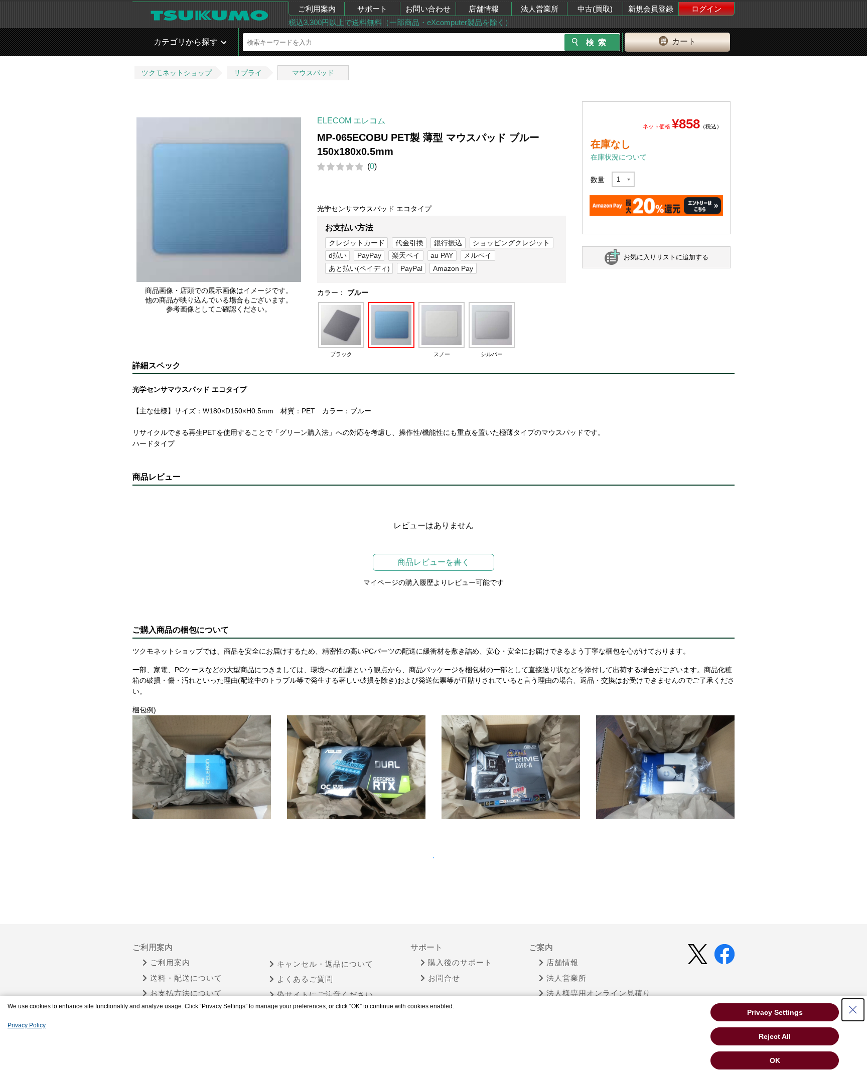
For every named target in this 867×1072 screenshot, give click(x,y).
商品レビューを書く (433, 562)
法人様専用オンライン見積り (598, 993)
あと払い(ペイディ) (359, 268)
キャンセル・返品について (325, 964)
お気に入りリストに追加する (666, 257)
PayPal (411, 268)
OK (775, 1060)
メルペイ (478, 255)
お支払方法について (186, 993)
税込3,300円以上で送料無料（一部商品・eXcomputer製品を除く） (400, 22)
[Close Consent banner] (853, 1010)
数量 (598, 179)
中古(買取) (595, 9)
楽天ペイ (406, 255)
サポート (372, 9)
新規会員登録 (650, 9)
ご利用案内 (317, 9)
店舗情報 (484, 9)
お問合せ (444, 978)
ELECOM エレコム (351, 120)
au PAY (441, 255)
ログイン (706, 9)
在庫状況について (619, 157)
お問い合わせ (428, 9)
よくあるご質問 (305, 979)
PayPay (369, 255)
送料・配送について (186, 978)
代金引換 (409, 243)
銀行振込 (448, 243)
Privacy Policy (27, 1025)
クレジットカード (357, 243)
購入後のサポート (460, 963)
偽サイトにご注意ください (325, 995)
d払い (338, 255)
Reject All (775, 1036)
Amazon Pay (453, 268)
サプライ (248, 73)
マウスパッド (313, 73)
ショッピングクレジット (511, 243)
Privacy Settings (775, 1012)
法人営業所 (539, 9)
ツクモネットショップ (176, 73)
